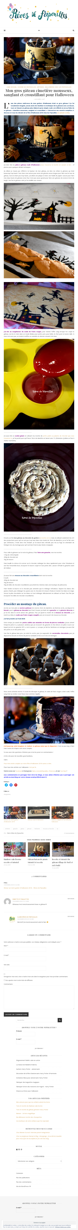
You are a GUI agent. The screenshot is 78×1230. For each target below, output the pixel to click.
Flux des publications (23, 1178)
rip (57, 829)
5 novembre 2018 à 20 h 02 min (25, 919)
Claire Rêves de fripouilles (15, 833)
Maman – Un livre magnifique (25, 1113)
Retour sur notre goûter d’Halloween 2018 (11, 821)
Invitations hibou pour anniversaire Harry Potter (32, 1078)
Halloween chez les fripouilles (58, 87)
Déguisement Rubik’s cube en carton (28, 1060)
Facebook (19, 771)
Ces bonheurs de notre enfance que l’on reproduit (32, 1121)
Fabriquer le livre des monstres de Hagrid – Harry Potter (35, 1086)
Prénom (19, 1031)
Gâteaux (40, 87)
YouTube (63, 771)
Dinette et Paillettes (21, 899)
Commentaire (8, 984)
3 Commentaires (69, 833)
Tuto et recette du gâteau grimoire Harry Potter (32, 1110)
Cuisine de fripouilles (27, 87)
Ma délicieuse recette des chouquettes (29, 1117)
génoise (29, 829)
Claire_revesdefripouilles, (40, 771)
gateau (22, 829)
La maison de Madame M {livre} (26, 1065)
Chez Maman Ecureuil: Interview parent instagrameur (33, 1132)
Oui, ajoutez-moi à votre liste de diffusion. (19, 980)
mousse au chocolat (48, 829)
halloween (37, 829)
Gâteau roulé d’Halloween (35, 820)
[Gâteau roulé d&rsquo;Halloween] (39, 812)
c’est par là (32, 767)
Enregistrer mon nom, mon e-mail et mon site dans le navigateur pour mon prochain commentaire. (36, 976)
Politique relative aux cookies (63, 1227)
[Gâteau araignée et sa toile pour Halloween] (63, 812)
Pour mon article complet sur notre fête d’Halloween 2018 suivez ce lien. (27, 763)
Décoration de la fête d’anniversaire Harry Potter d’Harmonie (36, 1073)
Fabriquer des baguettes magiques (27, 1082)
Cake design (11, 87)
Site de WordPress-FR (23, 1186)
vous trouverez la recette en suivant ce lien (56, 165)
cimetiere (7, 829)
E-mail (6, 955)
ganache (15, 829)
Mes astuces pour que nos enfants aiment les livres (33, 1102)
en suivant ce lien (63, 113)
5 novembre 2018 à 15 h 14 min (21, 901)
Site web (7, 965)
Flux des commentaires (23, 1182)
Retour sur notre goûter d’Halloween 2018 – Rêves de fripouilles (25, 888)
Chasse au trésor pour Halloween (27, 1091)
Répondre (71, 898)
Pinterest (52, 771)
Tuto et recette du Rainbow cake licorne (29, 1106)
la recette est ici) (45, 538)
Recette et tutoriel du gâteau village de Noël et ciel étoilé (62, 862)
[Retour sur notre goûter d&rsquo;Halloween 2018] (15, 812)
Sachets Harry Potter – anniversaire (28, 1069)
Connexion (19, 1173)
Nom (6, 946)
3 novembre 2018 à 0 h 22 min (12, 885)
